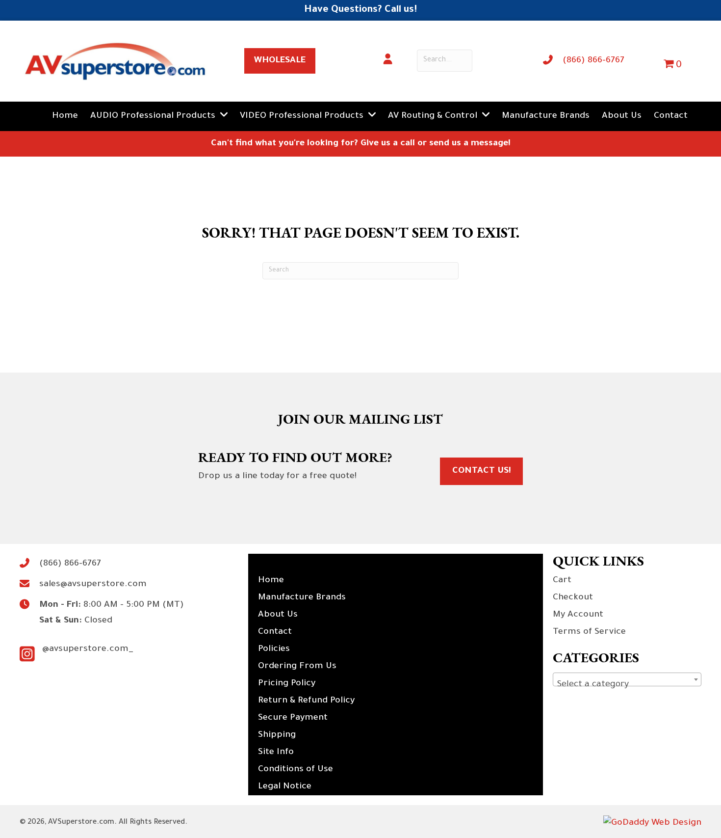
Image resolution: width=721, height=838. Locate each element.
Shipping (277, 735)
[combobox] (627, 679)
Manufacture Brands (302, 598)
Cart (562, 581)
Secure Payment (293, 718)
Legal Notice (284, 787)
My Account (578, 615)
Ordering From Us (297, 667)
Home (271, 581)
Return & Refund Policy (306, 701)
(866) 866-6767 (593, 61)
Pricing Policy (286, 684)
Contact (275, 632)
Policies (274, 649)
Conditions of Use (295, 770)
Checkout (573, 598)
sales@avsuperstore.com (93, 585)
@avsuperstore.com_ (87, 649)
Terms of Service (589, 632)
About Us (278, 615)
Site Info (276, 752)
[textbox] (627, 685)
